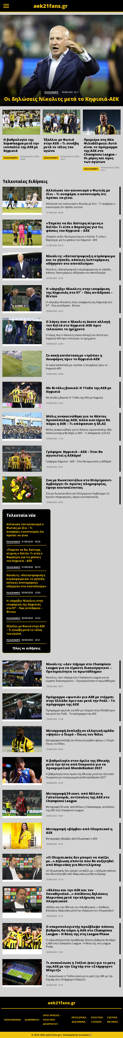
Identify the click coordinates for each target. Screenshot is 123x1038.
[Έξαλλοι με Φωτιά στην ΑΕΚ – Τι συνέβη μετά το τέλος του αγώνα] (61, 122)
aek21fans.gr (61, 1002)
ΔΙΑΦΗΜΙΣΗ (32, 1019)
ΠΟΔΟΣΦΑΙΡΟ (11, 158)
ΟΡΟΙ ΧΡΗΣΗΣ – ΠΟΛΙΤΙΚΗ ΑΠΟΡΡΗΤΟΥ (52, 1019)
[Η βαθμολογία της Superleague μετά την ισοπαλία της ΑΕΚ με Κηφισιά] (21, 122)
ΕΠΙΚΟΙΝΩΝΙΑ (12, 1019)
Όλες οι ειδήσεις (26, 648)
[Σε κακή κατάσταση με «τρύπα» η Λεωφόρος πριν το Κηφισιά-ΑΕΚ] (22, 364)
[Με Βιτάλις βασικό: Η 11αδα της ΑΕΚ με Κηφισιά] (22, 395)
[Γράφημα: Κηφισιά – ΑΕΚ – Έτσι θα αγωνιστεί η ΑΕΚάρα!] (22, 459)
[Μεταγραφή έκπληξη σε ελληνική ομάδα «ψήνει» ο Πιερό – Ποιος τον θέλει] (22, 739)
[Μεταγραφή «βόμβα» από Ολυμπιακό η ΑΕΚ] (22, 836)
